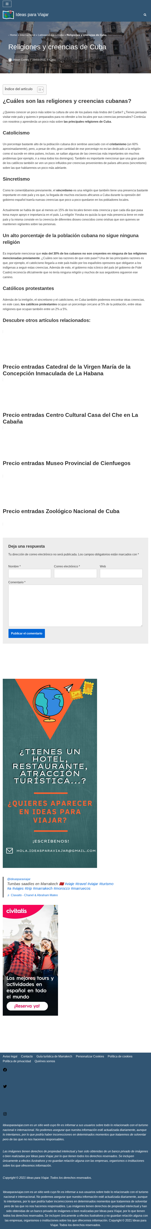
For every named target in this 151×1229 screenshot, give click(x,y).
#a (9, 888)
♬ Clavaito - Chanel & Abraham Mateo (32, 895)
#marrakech (42, 888)
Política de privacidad (17, 1061)
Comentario (16, 582)
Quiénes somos (45, 1061)
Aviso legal (10, 1056)
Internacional (27, 34)
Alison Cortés (21, 59)
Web (103, 566)
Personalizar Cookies (90, 1056)
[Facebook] (5, 1071)
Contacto (27, 1056)
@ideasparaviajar (18, 879)
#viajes (18, 888)
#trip (28, 888)
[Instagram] (5, 1115)
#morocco (62, 888)
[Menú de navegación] (7, 4)
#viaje (69, 884)
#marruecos (80, 888)
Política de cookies (120, 1056)
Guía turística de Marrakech (54, 1056)
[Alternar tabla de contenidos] (38, 89)
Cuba (60, 34)
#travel (80, 884)
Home (13, 34)
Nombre (14, 566)
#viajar (92, 884)
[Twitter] (5, 1087)
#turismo (106, 884)
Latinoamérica (46, 34)
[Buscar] (145, 14)
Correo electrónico (67, 566)
